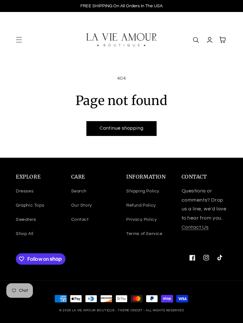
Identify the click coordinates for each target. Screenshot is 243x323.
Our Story (81, 205)
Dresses (25, 191)
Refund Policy (141, 205)
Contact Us (195, 227)
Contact (80, 219)
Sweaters (26, 219)
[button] (19, 40)
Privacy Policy (141, 219)
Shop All (25, 234)
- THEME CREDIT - (130, 310)
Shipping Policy (142, 191)
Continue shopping (122, 128)
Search (79, 191)
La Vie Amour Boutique (93, 310)
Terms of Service (144, 234)
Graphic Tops (30, 205)
